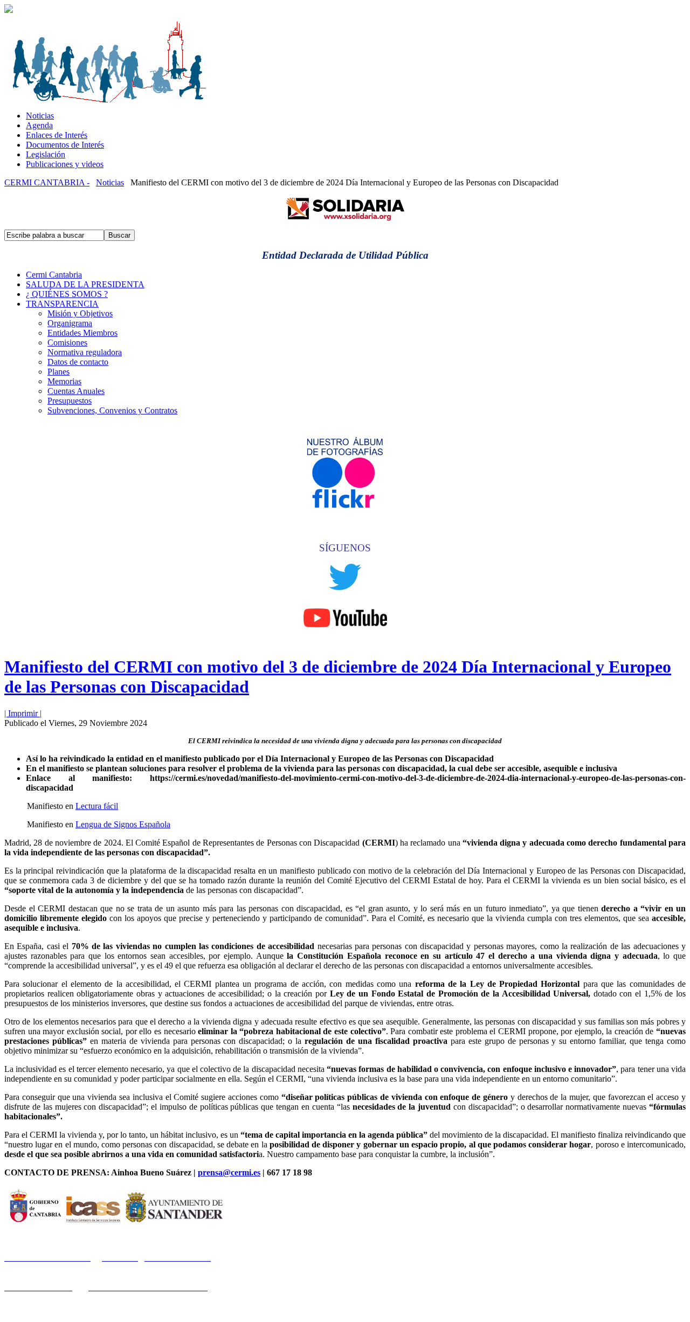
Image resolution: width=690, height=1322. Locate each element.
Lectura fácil (96, 806)
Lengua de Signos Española (122, 824)
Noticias (110, 182)
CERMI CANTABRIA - (46, 182)
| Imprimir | (23, 713)
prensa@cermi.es (229, 1172)
